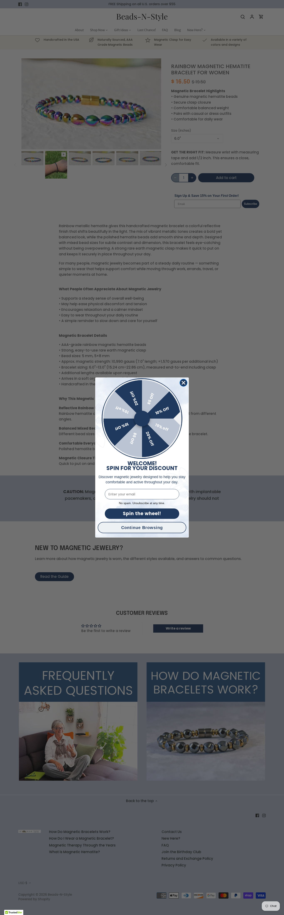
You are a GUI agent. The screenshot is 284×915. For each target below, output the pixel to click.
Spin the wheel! (142, 513)
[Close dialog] (183, 382)
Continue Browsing (142, 527)
